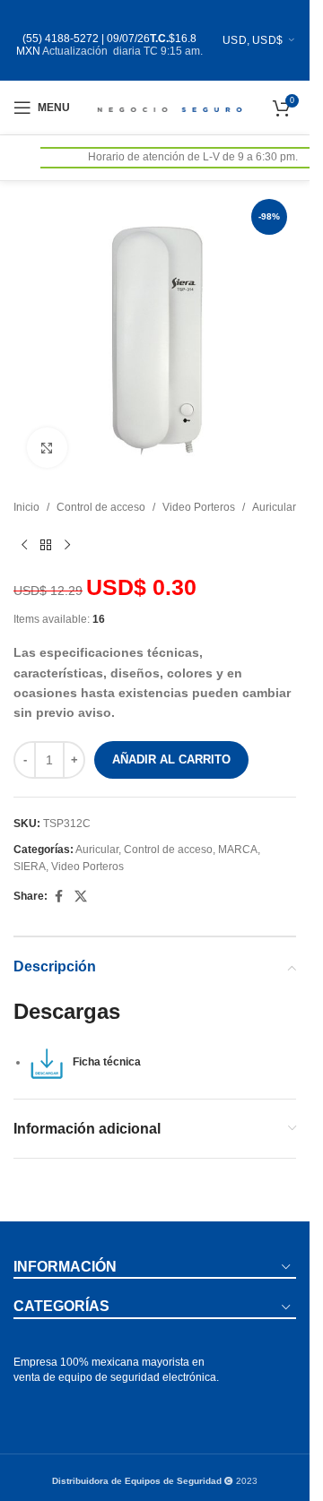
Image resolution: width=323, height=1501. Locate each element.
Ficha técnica (103, 1062)
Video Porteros (198, 507)
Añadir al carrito (171, 759)
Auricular (274, 507)
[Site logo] (168, 106)
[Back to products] (46, 545)
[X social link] (80, 896)
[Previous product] (24, 545)
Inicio (26, 507)
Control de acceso (101, 507)
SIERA (29, 866)
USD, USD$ (253, 40)
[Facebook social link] (58, 896)
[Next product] (67, 545)
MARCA (238, 849)
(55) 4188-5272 (60, 38)
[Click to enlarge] (47, 447)
